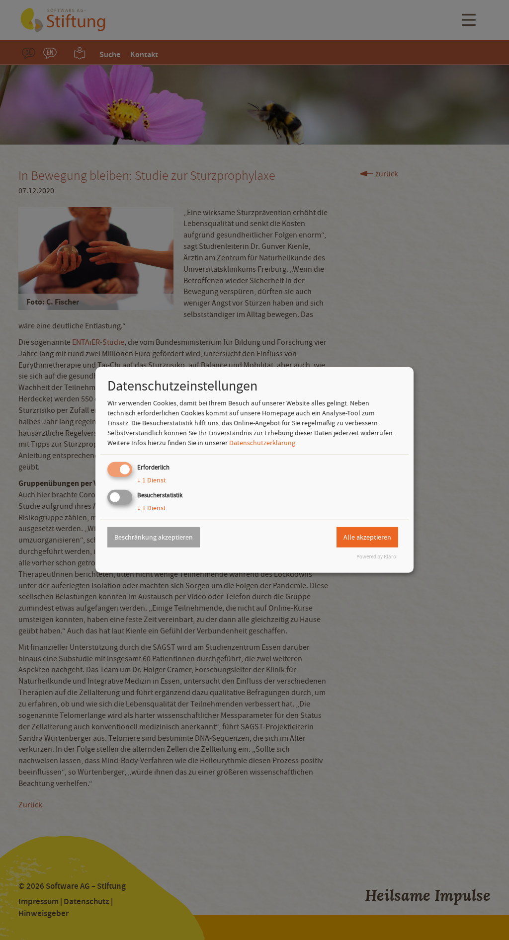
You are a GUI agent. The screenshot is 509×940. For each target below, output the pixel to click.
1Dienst (151, 479)
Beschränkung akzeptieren (153, 537)
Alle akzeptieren (367, 537)
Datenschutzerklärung (262, 442)
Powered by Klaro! (377, 556)
